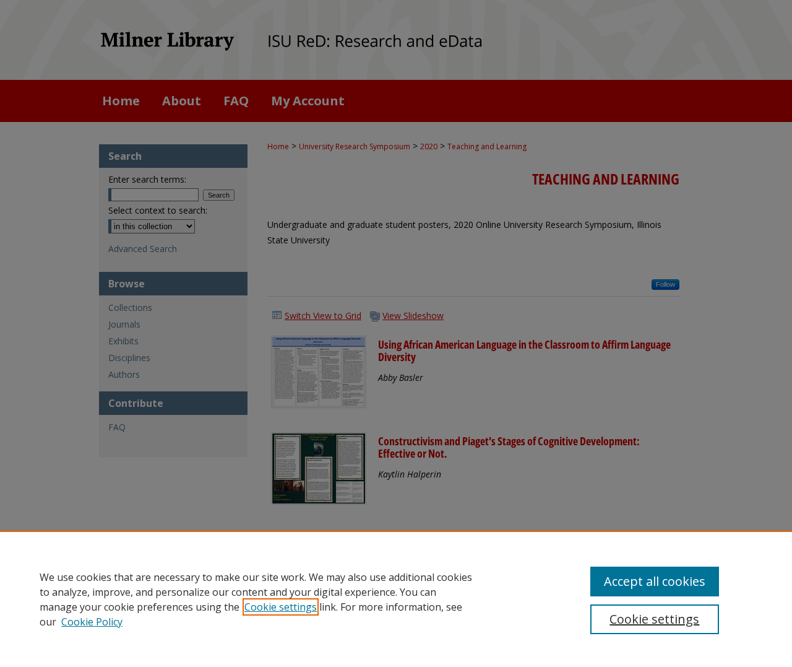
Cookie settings (280, 607)
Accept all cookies (654, 581)
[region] (396, 599)
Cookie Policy (92, 622)
